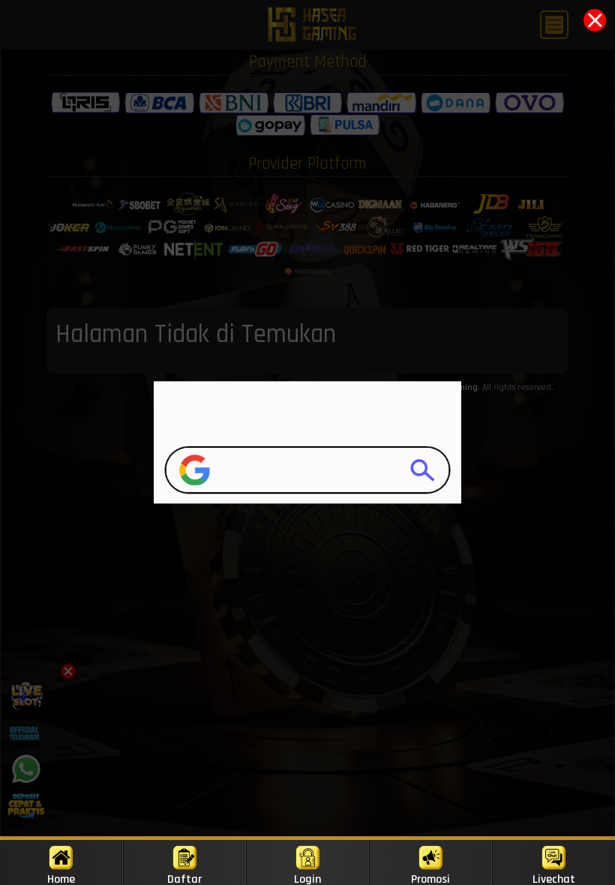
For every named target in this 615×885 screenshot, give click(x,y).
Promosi (430, 878)
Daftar (184, 878)
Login (307, 878)
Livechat (553, 878)
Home (61, 878)
